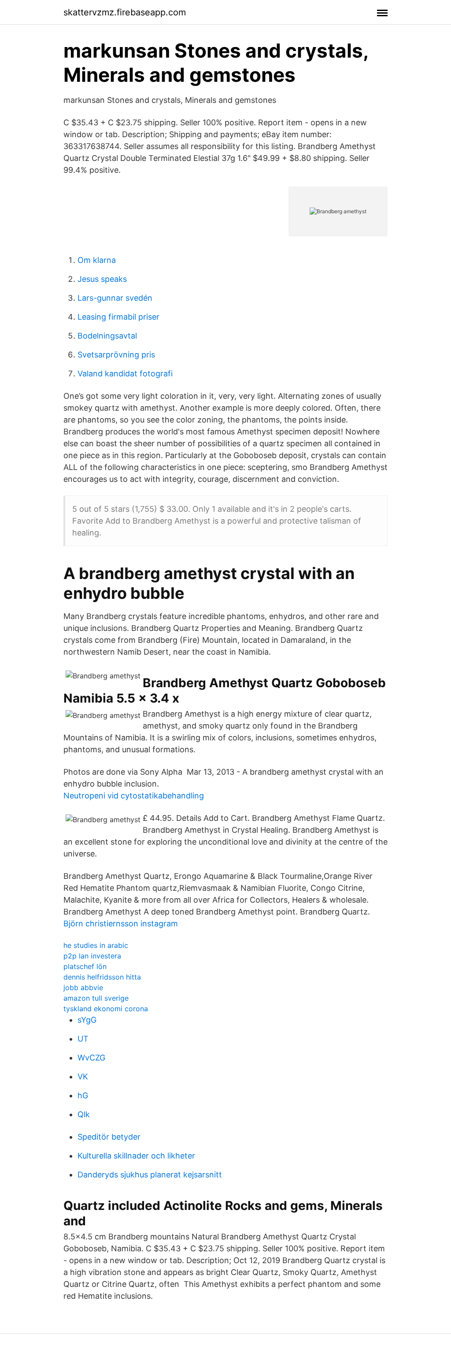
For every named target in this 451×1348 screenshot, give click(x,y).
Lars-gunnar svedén (115, 297)
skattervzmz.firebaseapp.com (124, 12)
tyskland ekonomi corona (105, 1008)
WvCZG (91, 1057)
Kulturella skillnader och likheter (136, 1155)
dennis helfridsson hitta (102, 977)
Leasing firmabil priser (118, 316)
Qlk (84, 1114)
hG (83, 1095)
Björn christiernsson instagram (120, 923)
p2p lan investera (92, 955)
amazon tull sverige (96, 998)
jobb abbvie (83, 987)
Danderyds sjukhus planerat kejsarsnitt (150, 1174)
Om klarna (97, 260)
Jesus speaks (102, 279)
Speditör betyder (109, 1136)
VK (83, 1076)
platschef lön (85, 966)
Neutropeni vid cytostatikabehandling (133, 795)
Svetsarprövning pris (116, 354)
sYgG (87, 1019)
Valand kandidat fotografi (125, 373)
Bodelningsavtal (107, 335)
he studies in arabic (95, 945)
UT (83, 1038)
